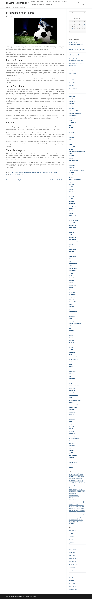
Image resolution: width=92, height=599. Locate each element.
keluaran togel (81, 499)
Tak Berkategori (73, 88)
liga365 (22, 46)
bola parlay (20, 172)
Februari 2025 (72, 586)
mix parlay (55, 172)
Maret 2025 (72, 583)
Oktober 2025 (72, 561)
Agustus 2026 (72, 530)
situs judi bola (12, 174)
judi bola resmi (41, 172)
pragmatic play (79, 506)
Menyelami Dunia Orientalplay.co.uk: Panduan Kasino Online (76, 44)
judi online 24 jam (73, 489)
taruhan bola (20, 174)
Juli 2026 (71, 533)
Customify (34, 596)
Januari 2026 (72, 552)
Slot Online (71, 85)
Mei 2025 (71, 577)
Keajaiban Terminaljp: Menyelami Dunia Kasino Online (77, 54)
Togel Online (72, 91)
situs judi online (80, 510)
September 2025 (73, 564)
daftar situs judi (81, 482)
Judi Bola (22, 16)
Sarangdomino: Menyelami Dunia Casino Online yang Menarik (77, 50)
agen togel (80, 476)
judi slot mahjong (81, 491)
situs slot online (81, 514)
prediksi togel (80, 508)
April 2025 (71, 580)
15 (82, 26)
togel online (71, 523)
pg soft (77, 504)
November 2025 (73, 558)
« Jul (70, 35)
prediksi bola (72, 508)
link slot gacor (72, 502)
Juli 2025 (71, 571)
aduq (70, 474)
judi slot (80, 489)
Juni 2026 (71, 536)
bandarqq (78, 478)
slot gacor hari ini (73, 519)
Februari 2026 (72, 549)
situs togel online (73, 517)
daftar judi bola (28, 172)
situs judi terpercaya (73, 512)
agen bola (14, 172)
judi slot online (72, 493)
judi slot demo (72, 491)
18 (72, 28)
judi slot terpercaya (73, 495)
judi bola (34, 172)
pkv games (71, 506)
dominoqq (81, 485)
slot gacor (81, 517)
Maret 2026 (72, 546)
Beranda (8, 7)
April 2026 (71, 543)
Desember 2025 (73, 555)
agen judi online (72, 476)
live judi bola (48, 172)
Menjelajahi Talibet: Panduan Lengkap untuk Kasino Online (76, 59)
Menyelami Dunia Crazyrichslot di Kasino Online (77, 64)
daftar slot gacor (73, 485)
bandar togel (72, 480)
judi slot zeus (72, 497)
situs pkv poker (72, 514)
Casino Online (72, 73)
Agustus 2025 (72, 567)
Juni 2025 (71, 574)
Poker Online (72, 82)
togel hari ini (79, 521)
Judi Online (71, 79)
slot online (81, 519)
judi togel (79, 497)
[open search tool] (78, 3)
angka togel (72, 478)
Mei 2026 (71, 539)
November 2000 (73, 589)
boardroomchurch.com (17, 3)
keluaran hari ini (72, 499)
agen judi (82, 474)
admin (8, 16)
